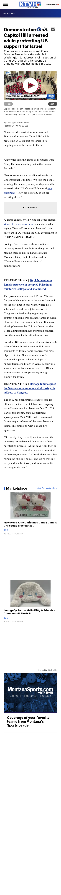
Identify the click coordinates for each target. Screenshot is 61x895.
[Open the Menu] (5, 5)
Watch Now (51, 5)
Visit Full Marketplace (47, 488)
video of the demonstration (19, 224)
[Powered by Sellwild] (52, 670)
